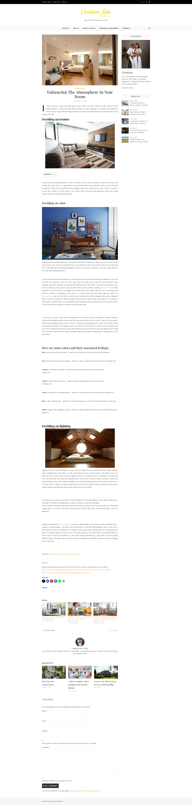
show (54, 174)
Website (45, 731)
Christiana (127, 72)
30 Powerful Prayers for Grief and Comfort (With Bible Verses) (139, 131)
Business (126, 28)
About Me (57, 2)
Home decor (80, 88)
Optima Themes (58, 801)
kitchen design (64, 524)
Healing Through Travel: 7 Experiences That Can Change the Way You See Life (139, 140)
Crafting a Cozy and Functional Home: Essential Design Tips (79, 618)
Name (44, 711)
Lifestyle (66, 28)
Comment (46, 747)
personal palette (48, 296)
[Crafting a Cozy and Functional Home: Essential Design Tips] (79, 609)
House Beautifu (108, 288)
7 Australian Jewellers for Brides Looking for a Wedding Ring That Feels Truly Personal (139, 104)
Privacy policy (47, 2)
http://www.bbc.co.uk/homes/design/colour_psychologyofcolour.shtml (66, 573)
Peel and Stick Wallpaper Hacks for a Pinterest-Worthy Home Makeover (105, 618)
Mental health (89, 28)
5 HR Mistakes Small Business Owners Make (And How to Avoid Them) (139, 122)
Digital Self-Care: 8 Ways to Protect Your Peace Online (138, 113)
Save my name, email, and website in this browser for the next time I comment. (69, 743)
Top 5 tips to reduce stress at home (53, 617)
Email (44, 721)
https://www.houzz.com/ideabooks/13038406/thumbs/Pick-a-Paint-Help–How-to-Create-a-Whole (76, 570)
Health (76, 28)
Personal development (109, 28)
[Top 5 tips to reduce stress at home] (54, 609)
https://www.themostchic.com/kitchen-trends (65, 554)
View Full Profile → (128, 88)
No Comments (113, 630)
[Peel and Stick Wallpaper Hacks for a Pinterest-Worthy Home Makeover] (105, 609)
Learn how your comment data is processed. (85, 791)
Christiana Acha (49, 630)
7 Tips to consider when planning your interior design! (78, 684)
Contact (65, 2)
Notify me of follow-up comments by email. (57, 781)
